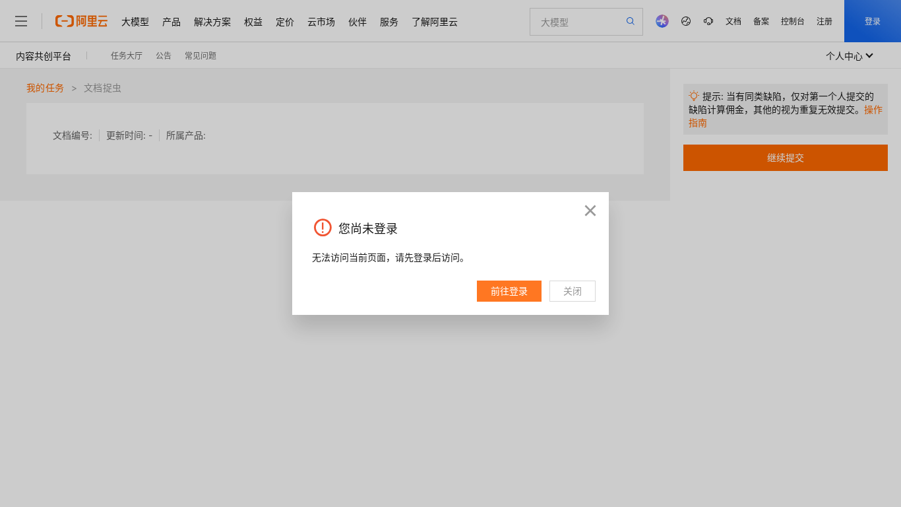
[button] (590, 210)
